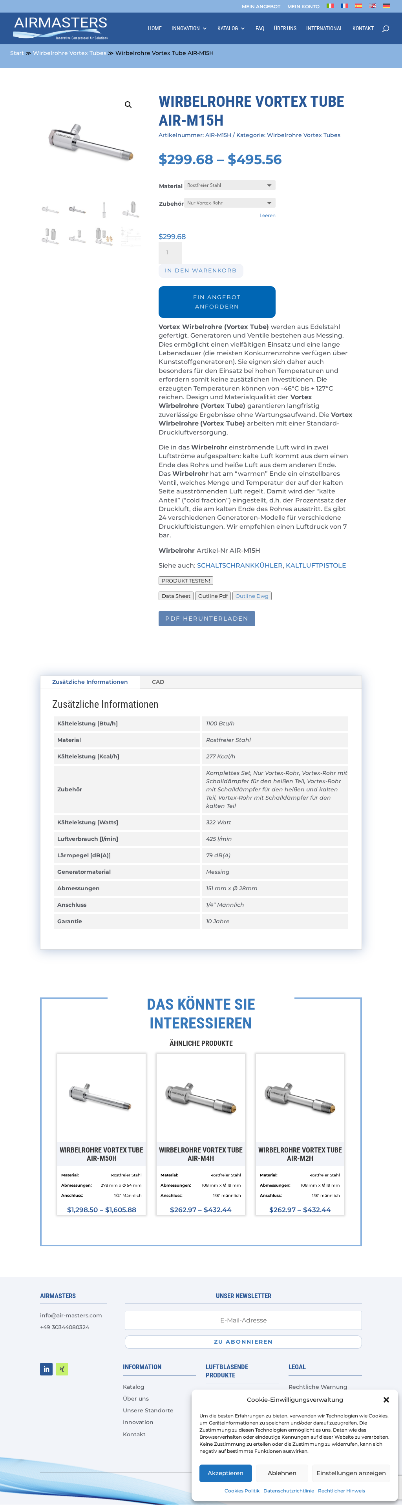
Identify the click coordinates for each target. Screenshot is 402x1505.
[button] (386, 1400)
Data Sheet (176, 596)
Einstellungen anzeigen (351, 1473)
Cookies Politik (242, 1491)
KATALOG (227, 28)
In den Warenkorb (201, 270)
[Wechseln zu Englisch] (372, 8)
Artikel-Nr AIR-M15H (228, 550)
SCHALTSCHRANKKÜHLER (240, 565)
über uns (285, 28)
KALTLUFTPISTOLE (316, 565)
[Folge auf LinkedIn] (46, 1369)
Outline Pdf (213, 596)
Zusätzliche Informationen (90, 681)
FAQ (260, 28)
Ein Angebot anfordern (217, 302)
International (324, 28)
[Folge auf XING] (62, 1369)
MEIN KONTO (303, 6)
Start (17, 53)
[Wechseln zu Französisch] (344, 8)
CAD (158, 681)
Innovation (186, 28)
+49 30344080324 (64, 1327)
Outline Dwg (252, 596)
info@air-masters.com (71, 1315)
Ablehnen (282, 1473)
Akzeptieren (225, 1473)
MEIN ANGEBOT (261, 6)
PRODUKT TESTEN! (186, 580)
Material (171, 186)
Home (155, 28)
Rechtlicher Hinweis (341, 1491)
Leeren (267, 215)
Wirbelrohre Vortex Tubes (69, 53)
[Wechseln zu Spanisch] (358, 8)
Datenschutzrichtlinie (288, 1491)
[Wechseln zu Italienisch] (330, 8)
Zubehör (171, 203)
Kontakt (363, 28)
